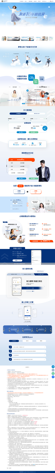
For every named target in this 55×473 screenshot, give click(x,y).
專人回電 (53, 373)
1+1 (42, 241)
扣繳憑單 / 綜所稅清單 (27, 274)
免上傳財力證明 (40, 274)
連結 (34, 464)
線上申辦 (53, 366)
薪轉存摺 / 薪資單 (14, 274)
